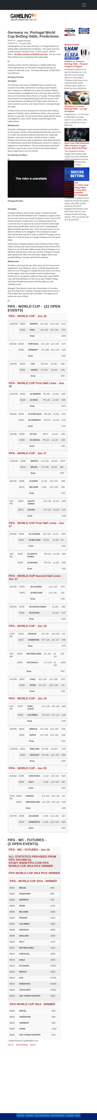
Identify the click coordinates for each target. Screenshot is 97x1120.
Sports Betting (22, 1045)
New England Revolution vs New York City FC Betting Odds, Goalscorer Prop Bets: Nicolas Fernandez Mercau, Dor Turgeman (76, 189)
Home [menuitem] (77, 1115)
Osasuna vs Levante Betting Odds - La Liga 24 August (75, 108)
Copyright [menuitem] (69, 1115)
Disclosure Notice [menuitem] (57, 1115)
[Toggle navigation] (84, 5)
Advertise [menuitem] (29, 1115)
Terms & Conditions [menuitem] (42, 1115)
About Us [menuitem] (20, 1115)
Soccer (11, 1045)
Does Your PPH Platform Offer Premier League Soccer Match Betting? (76, 145)
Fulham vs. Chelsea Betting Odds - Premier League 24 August (76, 64)
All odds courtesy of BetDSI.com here (31, 54)
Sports (33, 1045)
